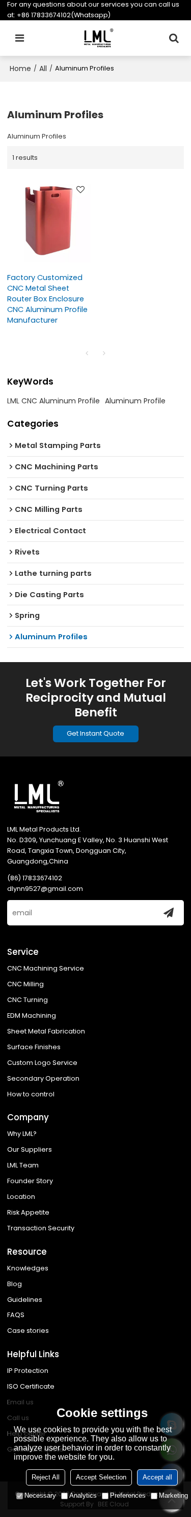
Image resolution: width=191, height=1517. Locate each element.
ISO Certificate (30, 1386)
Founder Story (30, 1181)
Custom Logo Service (42, 1062)
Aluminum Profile (135, 401)
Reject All (46, 1477)
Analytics (83, 1495)
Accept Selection (101, 1477)
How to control (30, 1094)
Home (20, 68)
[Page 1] (87, 353)
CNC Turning (27, 999)
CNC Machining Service (45, 968)
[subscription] (168, 912)
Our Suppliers (29, 1149)
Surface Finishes (34, 1047)
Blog (14, 1284)
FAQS (15, 1315)
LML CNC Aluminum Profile (53, 401)
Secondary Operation (43, 1078)
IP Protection (27, 1370)
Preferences (128, 1495)
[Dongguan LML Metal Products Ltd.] (98, 38)
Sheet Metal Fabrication (46, 1031)
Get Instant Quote (95, 733)
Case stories (28, 1330)
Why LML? (22, 1133)
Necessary (40, 1495)
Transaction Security (40, 1228)
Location (21, 1196)
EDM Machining (31, 1015)
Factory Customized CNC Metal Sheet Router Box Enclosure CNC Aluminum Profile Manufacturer (47, 298)
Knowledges (27, 1268)
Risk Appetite (28, 1212)
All (43, 68)
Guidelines (24, 1299)
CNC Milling (25, 984)
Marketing (173, 1495)
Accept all (157, 1477)
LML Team (23, 1165)
